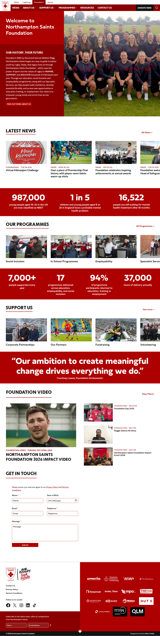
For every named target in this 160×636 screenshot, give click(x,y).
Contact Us (105, 7)
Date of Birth (53, 495)
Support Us (46, 7)
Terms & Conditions (14, 593)
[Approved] (93, 579)
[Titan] (120, 611)
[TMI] (146, 591)
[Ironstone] (93, 601)
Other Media (149, 633)
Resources (87, 7)
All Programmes (144, 226)
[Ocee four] (111, 591)
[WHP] (128, 579)
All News (146, 132)
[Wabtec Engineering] (128, 601)
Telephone (51, 508)
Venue (50, 2)
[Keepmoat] (93, 591)
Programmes (67, 7)
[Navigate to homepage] (5, 6)
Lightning (26, 2)
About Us (28, 7)
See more (147, 309)
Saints (16, 2)
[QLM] (137, 611)
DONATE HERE (144, 7)
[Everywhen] (102, 611)
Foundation (39, 2)
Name (14, 495)
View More (147, 394)
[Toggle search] (156, 7)
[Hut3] (146, 601)
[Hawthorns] (146, 578)
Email (14, 508)
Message (16, 521)
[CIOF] (111, 579)
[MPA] (128, 592)
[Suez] (111, 601)
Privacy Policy (52, 487)
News (15, 7)
